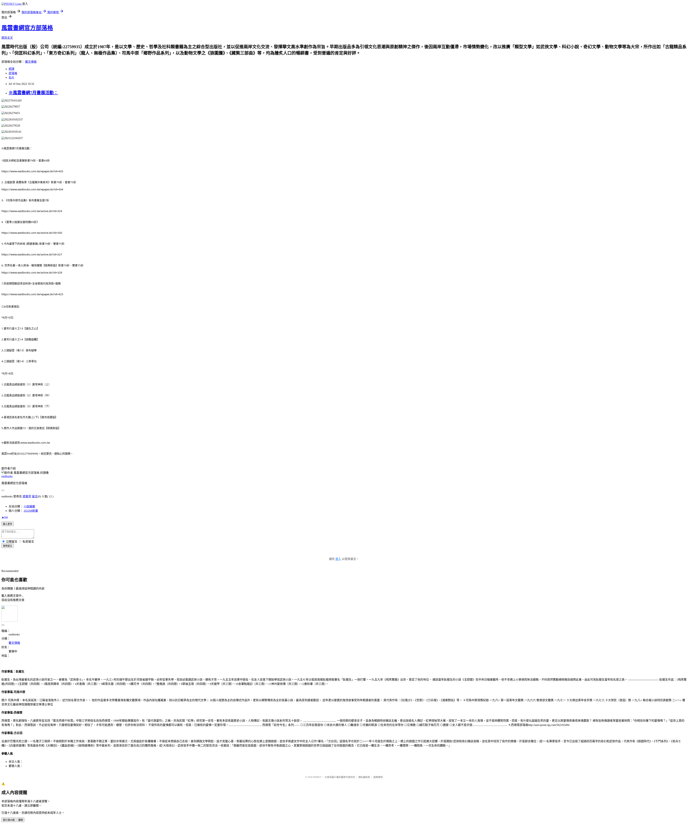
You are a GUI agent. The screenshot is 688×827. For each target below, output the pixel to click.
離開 (20, 820)
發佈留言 (7, 546)
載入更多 (7, 524)
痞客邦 (27, 496)
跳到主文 (7, 37)
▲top (4, 517)
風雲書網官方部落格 (27, 28)
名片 (11, 77)
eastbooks (7, 476)
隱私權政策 (364, 777)
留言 (35, 496)
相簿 (11, 68)
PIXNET (317, 777)
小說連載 (29, 506)
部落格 (13, 73)
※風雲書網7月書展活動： (33, 92)
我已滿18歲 (9, 820)
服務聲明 (378, 777)
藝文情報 (31, 61)
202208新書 (31, 510)
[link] (32, 171)
